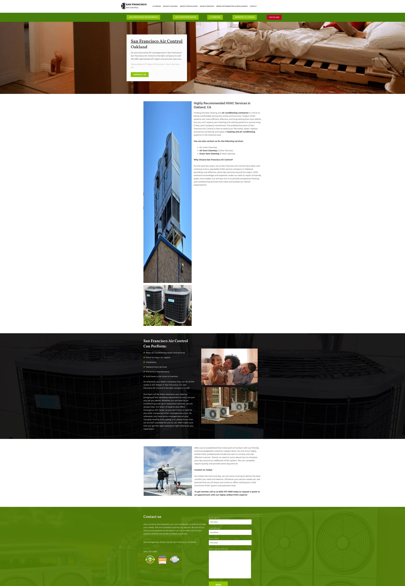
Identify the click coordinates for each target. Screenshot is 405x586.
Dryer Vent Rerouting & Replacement (232, 6)
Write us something (218, 549)
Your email (214, 538)
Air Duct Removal (207, 6)
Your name (214, 518)
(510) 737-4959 (150, 551)
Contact (253, 6)
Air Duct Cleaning (170, 6)
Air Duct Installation (189, 6)
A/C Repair (156, 6)
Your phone (214, 528)
